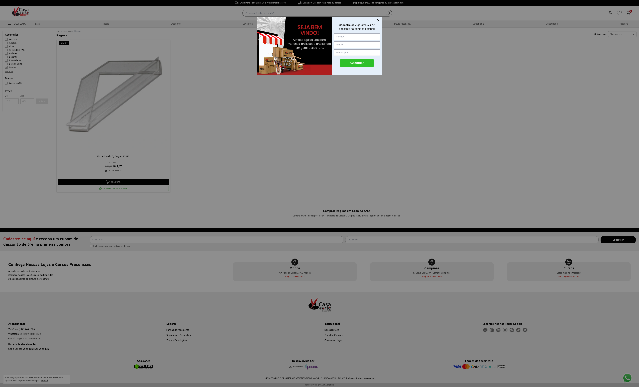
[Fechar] (378, 20)
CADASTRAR (357, 63)
